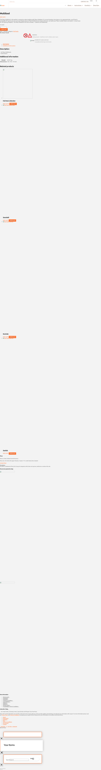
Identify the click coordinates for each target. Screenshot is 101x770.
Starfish (5, 450)
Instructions (5, 718)
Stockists (5, 699)
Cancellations (6, 701)
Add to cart (3, 29)
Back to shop (4, 63)
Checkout (13, 63)
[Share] (3, 768)
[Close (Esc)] (4, 768)
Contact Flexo (3, 463)
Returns (5, 703)
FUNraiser (5, 698)
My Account (6, 697)
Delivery (5, 704)
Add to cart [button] (13, 103)
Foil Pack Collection (9, 101)
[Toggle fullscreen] (2, 768)
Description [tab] (6, 44)
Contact (5, 724)
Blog (4, 720)
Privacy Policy (6, 705)
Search (8, 759)
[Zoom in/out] (0, 768)
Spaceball (6, 217)
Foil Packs (15, 31)
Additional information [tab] (9, 45)
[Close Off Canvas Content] (2, 753)
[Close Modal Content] (1, 738)
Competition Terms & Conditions (10, 706)
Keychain (6, 334)
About (4, 717)
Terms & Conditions (7, 700)
